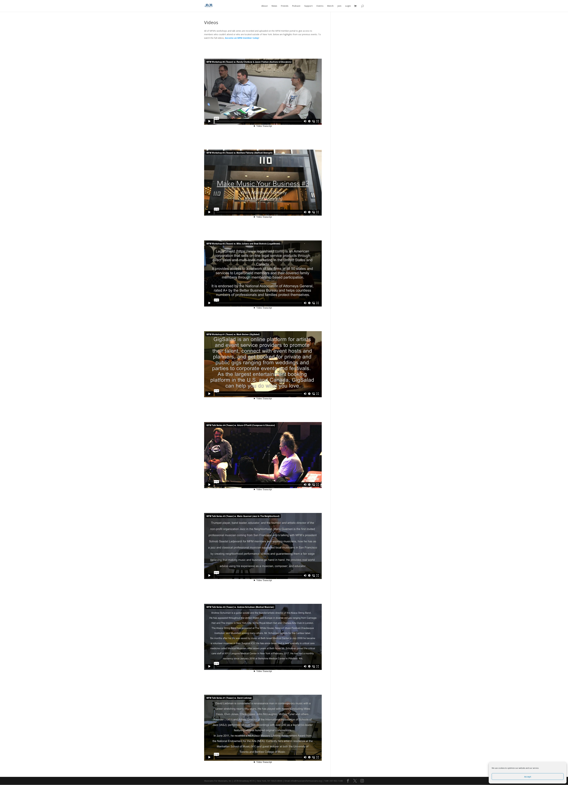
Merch (330, 6)
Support (308, 6)
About (264, 6)
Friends (284, 6)
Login (348, 6)
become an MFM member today (242, 38)
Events (320, 6)
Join (339, 6)
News (274, 6)
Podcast (296, 6)
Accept (527, 776)
